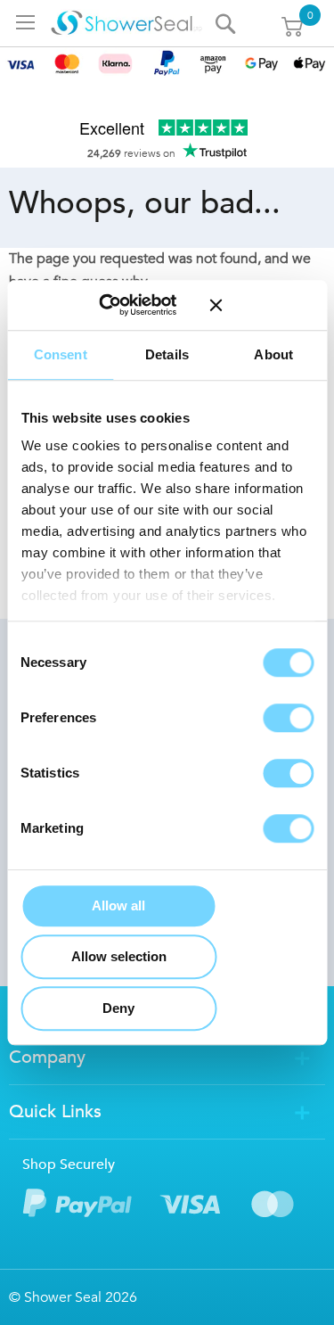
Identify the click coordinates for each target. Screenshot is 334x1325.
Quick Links (55, 1111)
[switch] (288, 718)
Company (47, 1057)
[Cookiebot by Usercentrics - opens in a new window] (124, 305)
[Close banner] (261, 305)
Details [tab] (167, 354)
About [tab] (273, 354)
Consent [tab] (60, 354)
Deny (118, 1008)
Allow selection (119, 956)
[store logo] (126, 23)
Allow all (118, 905)
